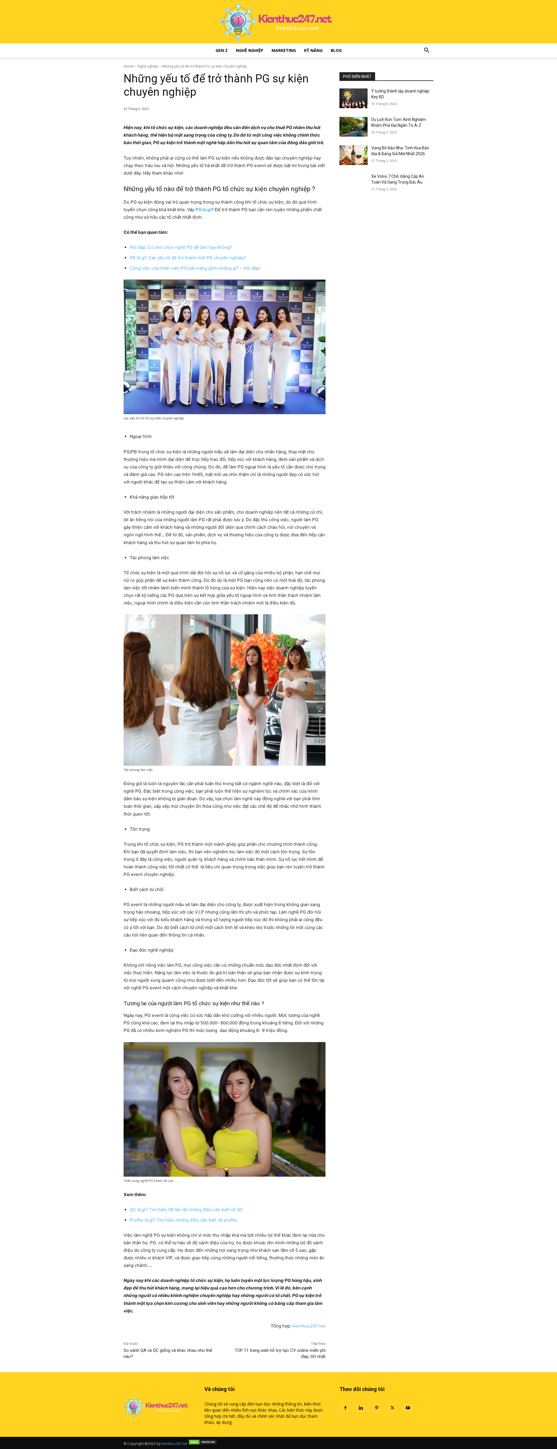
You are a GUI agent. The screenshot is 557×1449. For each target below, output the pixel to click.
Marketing (284, 50)
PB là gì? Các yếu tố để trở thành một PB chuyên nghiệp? (188, 257)
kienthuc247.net (308, 1326)
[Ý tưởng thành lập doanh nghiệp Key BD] (353, 98)
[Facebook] (345, 1408)
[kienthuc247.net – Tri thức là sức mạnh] (278, 22)
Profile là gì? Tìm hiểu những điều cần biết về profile (183, 1220)
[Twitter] (392, 1408)
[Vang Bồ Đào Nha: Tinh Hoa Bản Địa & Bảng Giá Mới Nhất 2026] (353, 155)
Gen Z (222, 50)
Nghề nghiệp (249, 50)
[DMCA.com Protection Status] (202, 1443)
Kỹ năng (313, 50)
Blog (336, 50)
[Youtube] (408, 1408)
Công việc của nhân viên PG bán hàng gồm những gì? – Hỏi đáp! (195, 268)
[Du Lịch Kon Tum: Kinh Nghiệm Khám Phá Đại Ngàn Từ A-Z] (353, 127)
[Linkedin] (361, 1408)
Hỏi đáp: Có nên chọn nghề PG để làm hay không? (181, 247)
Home (129, 66)
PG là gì (203, 209)
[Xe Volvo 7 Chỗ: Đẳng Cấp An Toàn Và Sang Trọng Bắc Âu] (353, 183)
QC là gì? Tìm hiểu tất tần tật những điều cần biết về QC (186, 1209)
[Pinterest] (376, 1408)
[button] (426, 51)
